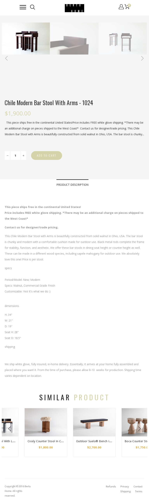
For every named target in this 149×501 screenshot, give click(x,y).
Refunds (111, 486)
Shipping (125, 491)
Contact (137, 486)
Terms (138, 491)
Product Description (72, 184)
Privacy (124, 486)
